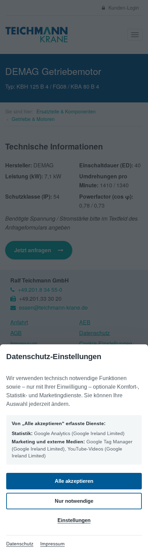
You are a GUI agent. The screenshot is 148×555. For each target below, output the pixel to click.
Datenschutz (19, 543)
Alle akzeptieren (74, 481)
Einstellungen (74, 520)
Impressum (52, 543)
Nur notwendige (74, 501)
